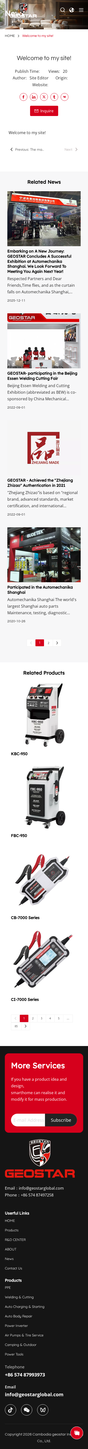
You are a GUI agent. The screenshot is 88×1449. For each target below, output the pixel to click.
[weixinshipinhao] (42, 1410)
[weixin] (26, 1410)
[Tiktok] (10, 1410)
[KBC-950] (44, 715)
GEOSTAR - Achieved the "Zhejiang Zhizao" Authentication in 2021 (40, 483)
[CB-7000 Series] (44, 879)
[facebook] (23, 97)
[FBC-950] (44, 797)
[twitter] (44, 97)
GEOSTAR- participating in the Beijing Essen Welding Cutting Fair (42, 376)
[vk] (64, 97)
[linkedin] (34, 97)
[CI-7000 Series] (44, 961)
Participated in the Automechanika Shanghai (40, 590)
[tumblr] (54, 97)
